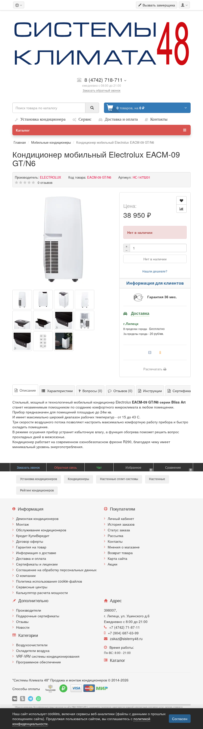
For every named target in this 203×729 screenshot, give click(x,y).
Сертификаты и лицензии (37, 564)
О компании (26, 575)
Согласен (179, 718)
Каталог (23, 130)
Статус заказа (119, 529)
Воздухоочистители (32, 644)
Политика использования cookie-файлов (49, 581)
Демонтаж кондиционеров (37, 518)
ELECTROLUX (50, 177)
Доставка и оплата (31, 558)
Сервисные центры (31, 586)
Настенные (157, 479)
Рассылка (115, 535)
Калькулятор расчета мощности (42, 592)
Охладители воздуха (33, 650)
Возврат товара (120, 552)
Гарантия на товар (31, 546)
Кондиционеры (78, 479)
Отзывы (22, 621)
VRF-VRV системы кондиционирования (47, 656)
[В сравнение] (181, 208)
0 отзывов (45, 182)
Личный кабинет (121, 518)
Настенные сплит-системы (119, 479)
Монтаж (22, 524)
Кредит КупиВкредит (32, 535)
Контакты (115, 541)
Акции (112, 564)
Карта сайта (117, 558)
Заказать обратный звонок (101, 90)
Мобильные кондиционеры (51, 142)
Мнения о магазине (124, 546)
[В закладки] (181, 200)
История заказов (121, 524)
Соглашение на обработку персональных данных (56, 569)
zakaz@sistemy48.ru (126, 638)
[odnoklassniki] (22, 698)
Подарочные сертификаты (37, 615)
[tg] (30, 698)
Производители (28, 610)
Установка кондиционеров (38, 479)
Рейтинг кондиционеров (37, 490)
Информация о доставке (36, 552)
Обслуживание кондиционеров (41, 529)
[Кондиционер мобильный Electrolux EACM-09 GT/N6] (63, 239)
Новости (22, 627)
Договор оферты (29, 541)
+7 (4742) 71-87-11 (124, 627)
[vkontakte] (14, 698)
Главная (20, 142)
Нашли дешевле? (154, 271)
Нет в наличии (155, 258)
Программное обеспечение (38, 661)
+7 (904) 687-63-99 (123, 632)
